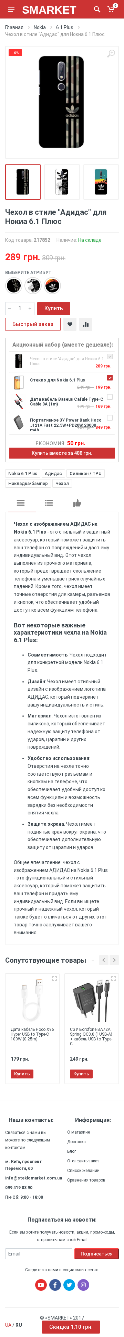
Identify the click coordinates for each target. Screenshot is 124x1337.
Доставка (76, 1141)
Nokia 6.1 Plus (22, 473)
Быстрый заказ (32, 324)
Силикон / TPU (86, 473)
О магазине (78, 1132)
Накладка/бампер (28, 483)
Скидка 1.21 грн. (71, 1327)
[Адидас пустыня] (49, 282)
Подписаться (97, 1254)
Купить (53, 308)
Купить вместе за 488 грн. (62, 453)
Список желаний (83, 1170)
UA (8, 1325)
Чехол (62, 483)
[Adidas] (10, 282)
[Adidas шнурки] (29, 282)
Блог (71, 1151)
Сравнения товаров (86, 1180)
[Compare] (85, 324)
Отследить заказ (83, 1161)
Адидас (53, 473)
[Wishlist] (69, 324)
